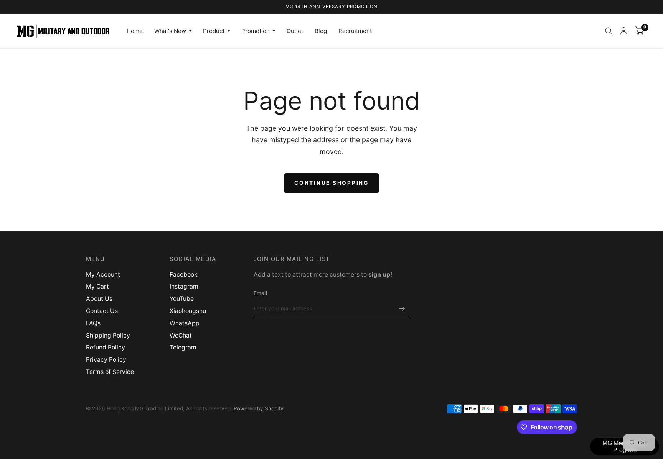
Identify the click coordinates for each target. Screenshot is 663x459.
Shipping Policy (108, 335)
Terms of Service (110, 371)
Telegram (183, 347)
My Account (103, 274)
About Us (99, 298)
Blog (321, 30)
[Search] (608, 31)
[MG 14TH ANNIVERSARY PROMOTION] (331, 7)
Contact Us (102, 311)
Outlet (295, 30)
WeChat (181, 335)
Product (213, 30)
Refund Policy (105, 347)
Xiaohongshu (188, 311)
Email (260, 293)
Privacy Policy (106, 359)
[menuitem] (134, 31)
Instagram (184, 286)
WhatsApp (185, 323)
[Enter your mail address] (401, 308)
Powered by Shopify (259, 408)
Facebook (184, 274)
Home (135, 30)
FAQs (93, 323)
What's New (170, 30)
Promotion (255, 30)
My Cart (97, 286)
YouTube (182, 298)
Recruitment (355, 30)
